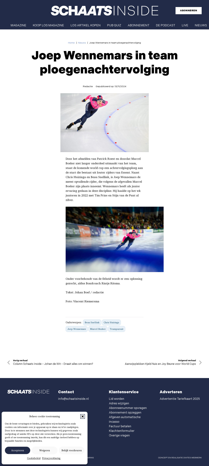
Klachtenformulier (121, 431)
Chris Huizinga (111, 322)
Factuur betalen (120, 426)
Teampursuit (116, 329)
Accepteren (17, 450)
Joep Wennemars (76, 329)
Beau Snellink (92, 322)
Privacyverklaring (51, 458)
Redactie (88, 86)
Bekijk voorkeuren (72, 450)
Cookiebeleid (33, 458)
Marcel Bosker (98, 329)
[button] (82, 416)
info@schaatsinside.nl (73, 399)
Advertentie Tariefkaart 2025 (180, 399)
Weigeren (44, 450)
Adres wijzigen (119, 403)
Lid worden (116, 399)
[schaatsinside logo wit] (104, 11)
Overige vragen (119, 435)
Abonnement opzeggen (125, 412)
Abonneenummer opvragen (128, 408)
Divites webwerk (192, 458)
